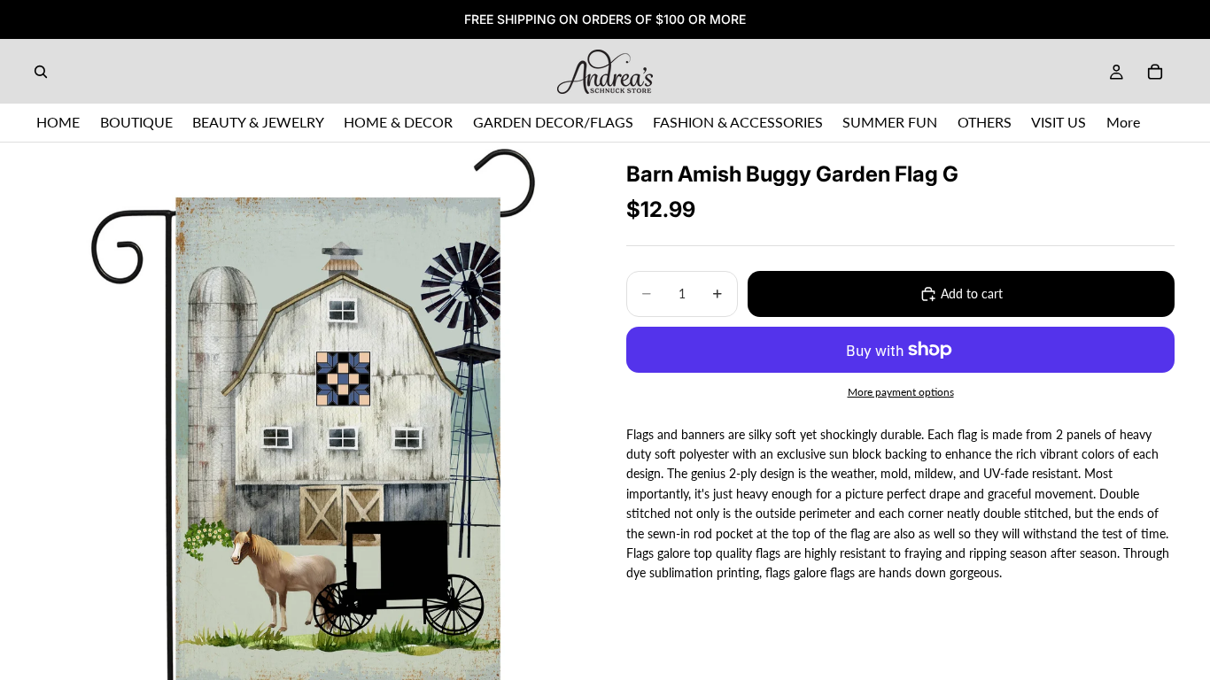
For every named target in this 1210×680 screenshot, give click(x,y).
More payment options (901, 391)
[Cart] (1155, 71)
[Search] (40, 71)
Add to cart (972, 293)
